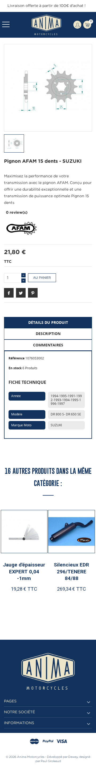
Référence (17, 358)
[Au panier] (13, 606)
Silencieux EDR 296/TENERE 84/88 (71, 571)
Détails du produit (48, 322)
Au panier (42, 277)
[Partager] (9, 293)
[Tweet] (21, 293)
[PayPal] (48, 741)
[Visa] (61, 741)
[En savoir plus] (36, 606)
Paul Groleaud (51, 761)
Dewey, (73, 757)
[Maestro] (34, 741)
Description (48, 333)
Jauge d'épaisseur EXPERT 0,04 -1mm (24, 571)
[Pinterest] (33, 293)
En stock (15, 368)
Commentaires (48, 344)
